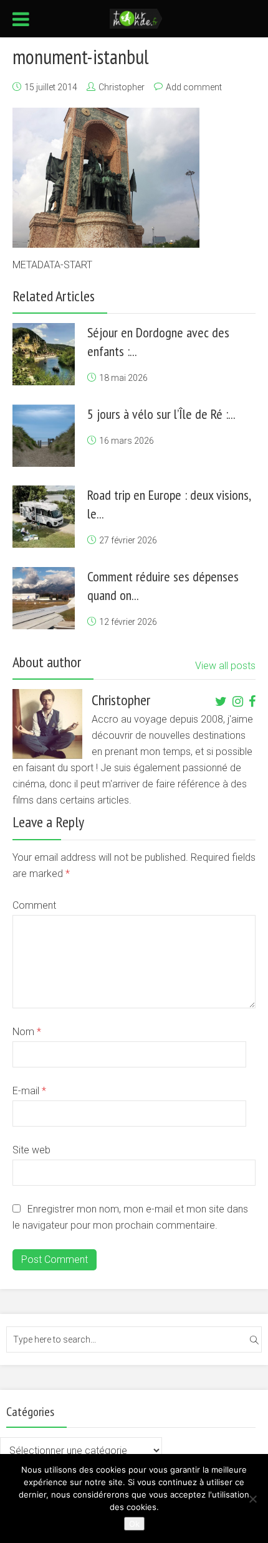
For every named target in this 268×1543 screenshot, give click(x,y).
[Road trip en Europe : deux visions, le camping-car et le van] (43, 516)
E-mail (29, 1091)
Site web (31, 1150)
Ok (134, 1524)
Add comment (194, 87)
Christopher (121, 87)
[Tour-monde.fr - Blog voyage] (136, 17)
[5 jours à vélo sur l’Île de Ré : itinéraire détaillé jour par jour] (43, 436)
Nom (26, 1032)
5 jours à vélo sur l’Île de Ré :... (161, 414)
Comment (34, 905)
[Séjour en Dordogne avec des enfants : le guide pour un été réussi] (43, 354)
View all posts (225, 666)
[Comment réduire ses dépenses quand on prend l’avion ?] (43, 598)
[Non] (252, 1499)
